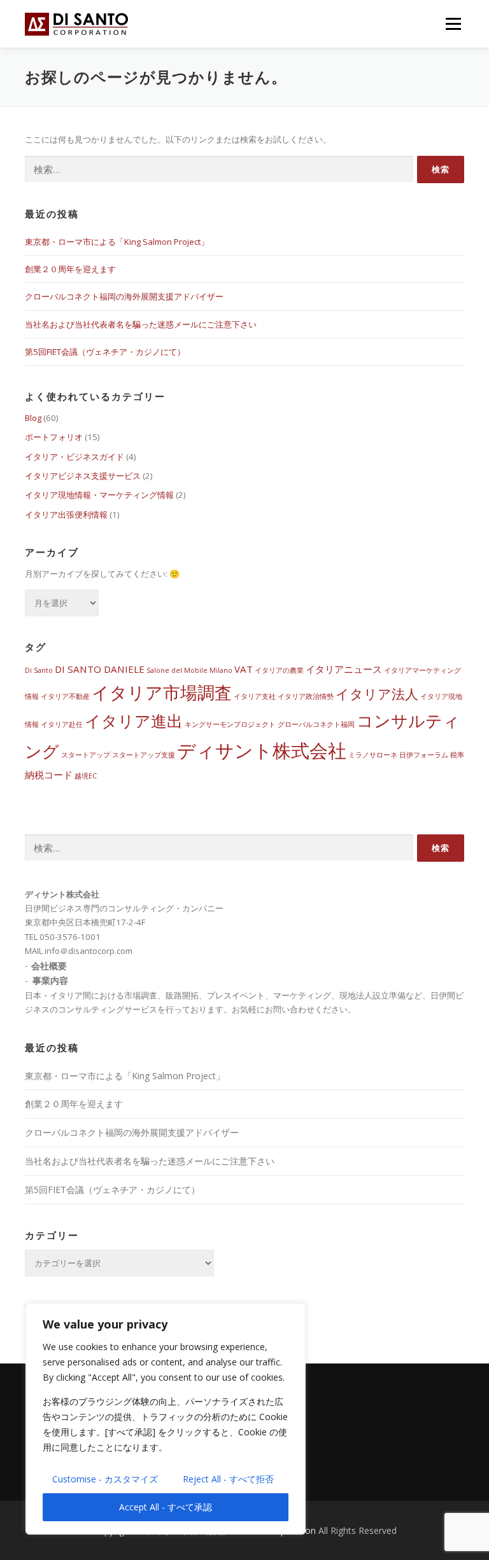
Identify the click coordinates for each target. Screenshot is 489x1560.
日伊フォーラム (423, 754)
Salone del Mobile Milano (189, 670)
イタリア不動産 (65, 696)
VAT (243, 669)
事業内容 (50, 980)
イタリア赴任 (62, 724)
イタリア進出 (134, 720)
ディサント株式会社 (261, 750)
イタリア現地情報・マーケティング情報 (99, 494)
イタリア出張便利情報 (66, 514)
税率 (457, 754)
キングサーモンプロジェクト (230, 724)
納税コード (49, 774)
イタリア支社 (255, 696)
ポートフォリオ (54, 437)
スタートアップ (85, 754)
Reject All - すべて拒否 (228, 1479)
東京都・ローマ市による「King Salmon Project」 (117, 241)
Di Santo (39, 670)
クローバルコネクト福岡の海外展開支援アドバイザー (124, 296)
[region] (165, 1419)
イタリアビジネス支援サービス (83, 475)
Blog (33, 418)
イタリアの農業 (279, 670)
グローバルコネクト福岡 (316, 724)
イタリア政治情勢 (306, 696)
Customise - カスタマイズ (105, 1479)
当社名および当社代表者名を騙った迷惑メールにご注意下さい (141, 324)
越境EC (85, 775)
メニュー (453, 23)
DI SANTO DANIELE (100, 669)
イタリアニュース (344, 669)
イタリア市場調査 (162, 692)
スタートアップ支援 (143, 754)
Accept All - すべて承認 (165, 1507)
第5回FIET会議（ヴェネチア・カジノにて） (105, 351)
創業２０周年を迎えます (70, 269)
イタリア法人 (377, 694)
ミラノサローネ (372, 754)
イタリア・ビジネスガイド (74, 456)
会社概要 (49, 965)
